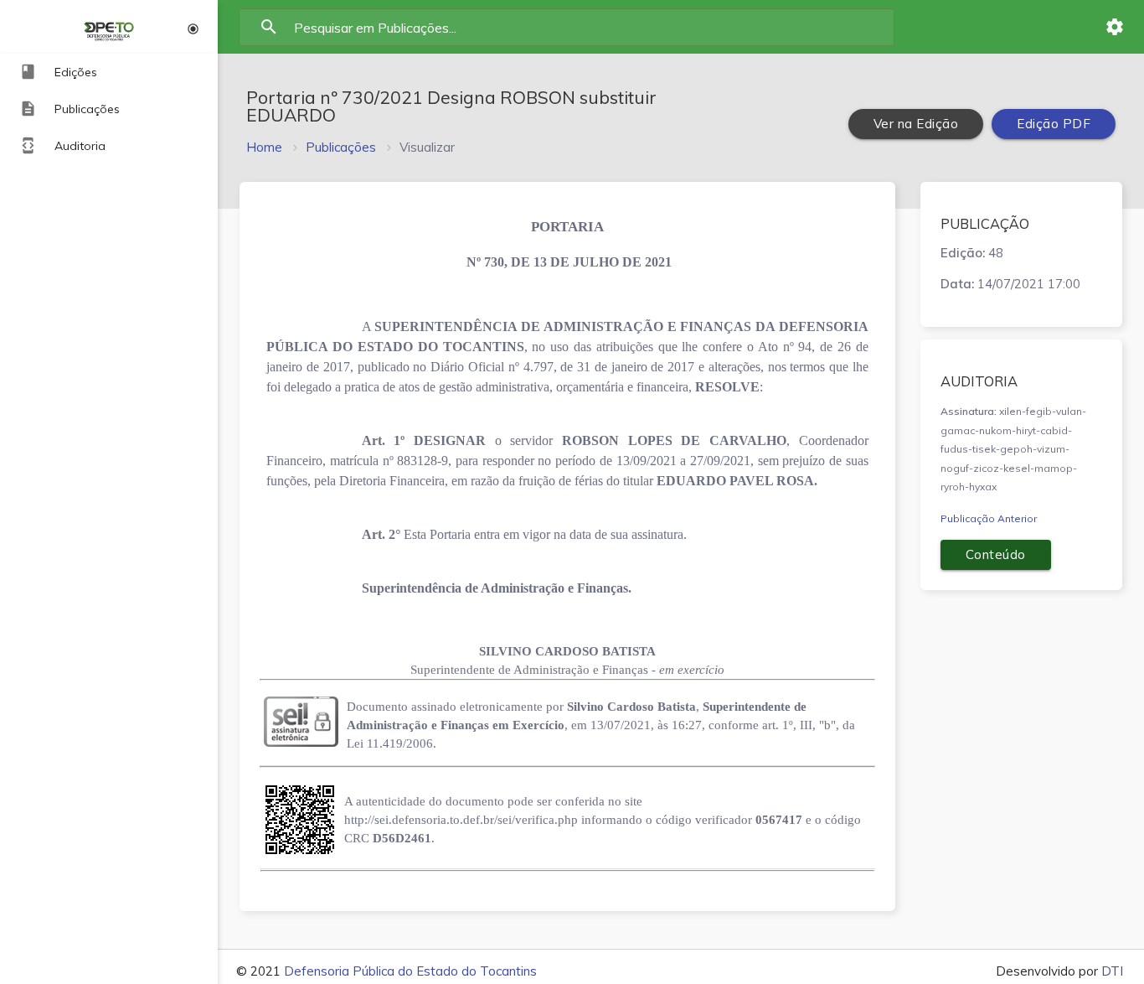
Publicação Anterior (988, 518)
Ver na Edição (916, 124)
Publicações (341, 147)
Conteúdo (996, 554)
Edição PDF (1053, 124)
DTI (1112, 971)
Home (264, 147)
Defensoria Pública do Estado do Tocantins (410, 971)
